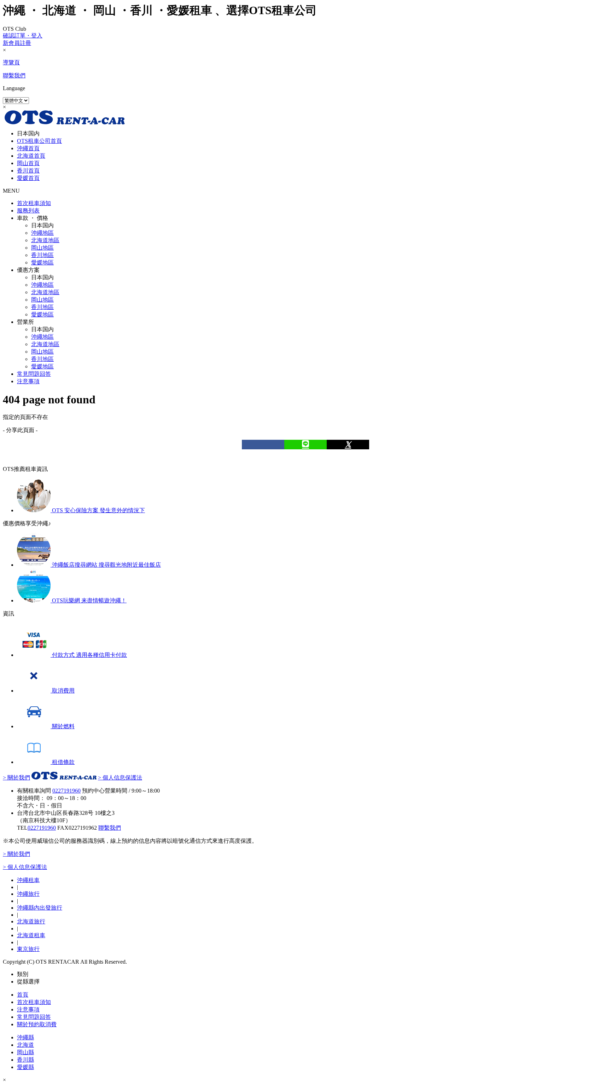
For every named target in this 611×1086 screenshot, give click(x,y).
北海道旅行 (31, 921)
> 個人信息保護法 (120, 778)
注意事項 (28, 381)
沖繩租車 (28, 880)
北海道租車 (31, 935)
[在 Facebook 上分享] (263, 444)
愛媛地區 (42, 262)
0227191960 (42, 828)
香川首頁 (28, 171)
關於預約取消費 (37, 1024)
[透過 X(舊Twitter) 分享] (348, 444)
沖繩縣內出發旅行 (39, 908)
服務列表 (28, 211)
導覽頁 (11, 62)
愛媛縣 (25, 1067)
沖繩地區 (42, 233)
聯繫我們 (14, 75)
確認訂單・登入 (22, 36)
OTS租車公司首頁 (39, 141)
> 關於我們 (16, 778)
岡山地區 (42, 248)
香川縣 (25, 1060)
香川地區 (42, 255)
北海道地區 (45, 240)
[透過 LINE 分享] (305, 444)
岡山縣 (25, 1052)
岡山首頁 (28, 163)
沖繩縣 (25, 1037)
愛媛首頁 (28, 178)
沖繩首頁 (28, 148)
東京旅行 (28, 949)
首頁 (22, 995)
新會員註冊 (17, 43)
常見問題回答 (34, 374)
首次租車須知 (34, 203)
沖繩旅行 (28, 894)
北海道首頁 (31, 156)
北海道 (25, 1045)
